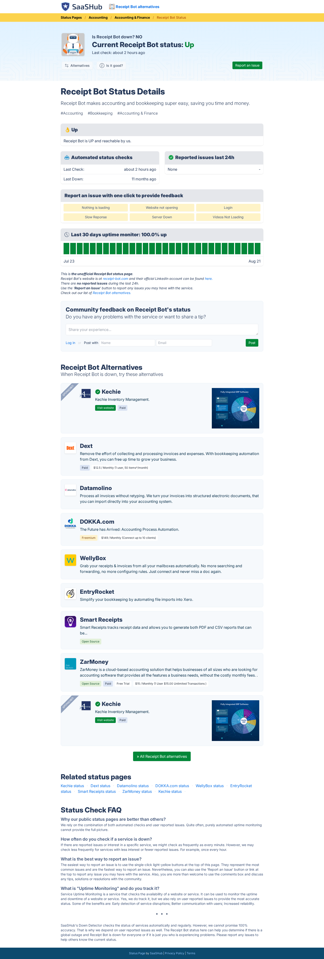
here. (209, 279)
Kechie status (72, 785)
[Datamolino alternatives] (70, 490)
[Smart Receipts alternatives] (70, 621)
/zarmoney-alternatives (85, 656)
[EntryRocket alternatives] (70, 593)
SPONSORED (68, 390)
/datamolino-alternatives (86, 482)
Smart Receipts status (97, 791)
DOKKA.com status (172, 785)
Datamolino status (133, 785)
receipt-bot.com (115, 279)
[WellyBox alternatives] (70, 560)
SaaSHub (156, 953)
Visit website (105, 408)
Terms (191, 953)
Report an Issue (247, 65)
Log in (71, 343)
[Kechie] (85, 393)
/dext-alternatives (80, 440)
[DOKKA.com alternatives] (70, 523)
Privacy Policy (174, 953)
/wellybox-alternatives (84, 552)
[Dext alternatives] (70, 448)
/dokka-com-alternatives (87, 516)
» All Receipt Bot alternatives (162, 756)
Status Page (137, 953)
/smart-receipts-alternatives (89, 614)
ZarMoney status (137, 791)
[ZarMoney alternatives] (70, 663)
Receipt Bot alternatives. (112, 293)
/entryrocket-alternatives (87, 586)
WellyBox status (210, 785)
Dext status (100, 785)
